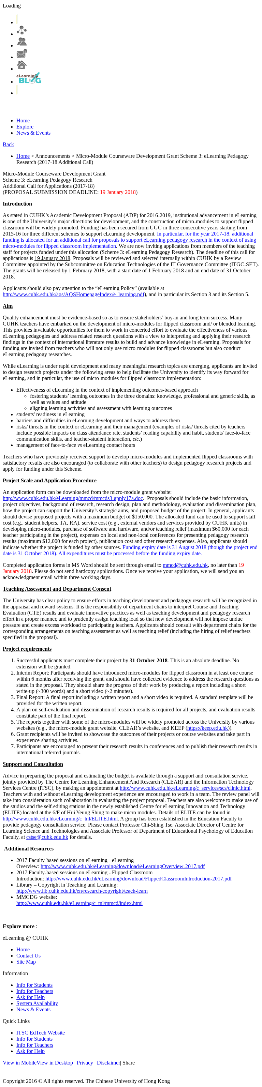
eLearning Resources (129, 106)
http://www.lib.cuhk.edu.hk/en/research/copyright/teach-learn (82, 891)
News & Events (33, 133)
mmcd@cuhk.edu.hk (185, 565)
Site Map (26, 962)
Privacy (85, 1063)
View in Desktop (55, 1063)
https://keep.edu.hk (207, 728)
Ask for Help (30, 997)
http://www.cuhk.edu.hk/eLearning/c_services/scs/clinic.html (185, 788)
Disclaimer (108, 1063)
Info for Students (34, 985)
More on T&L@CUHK (184, 106)
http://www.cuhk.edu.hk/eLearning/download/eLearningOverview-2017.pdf (123, 866)
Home (23, 120)
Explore (24, 127)
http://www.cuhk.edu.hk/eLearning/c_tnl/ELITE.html (60, 818)
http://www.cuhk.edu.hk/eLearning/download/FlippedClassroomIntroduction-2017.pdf (138, 878)
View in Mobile (20, 1063)
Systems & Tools (81, 106)
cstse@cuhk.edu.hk (47, 837)
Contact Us (28, 955)
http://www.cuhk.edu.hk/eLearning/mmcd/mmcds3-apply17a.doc (73, 498)
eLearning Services (34, 106)
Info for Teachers (34, 991)
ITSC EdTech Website (40, 1033)
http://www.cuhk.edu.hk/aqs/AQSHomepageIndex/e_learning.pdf (73, 294)
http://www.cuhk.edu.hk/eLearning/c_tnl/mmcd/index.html (79, 903)
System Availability (37, 1003)
